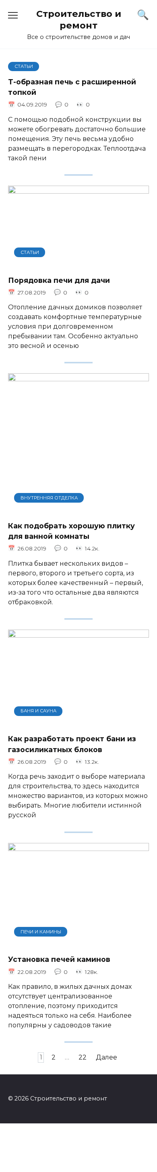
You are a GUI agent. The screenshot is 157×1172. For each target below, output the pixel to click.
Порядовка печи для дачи (59, 280)
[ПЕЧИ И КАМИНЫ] (78, 943)
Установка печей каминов (59, 959)
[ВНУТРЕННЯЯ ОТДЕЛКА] (78, 509)
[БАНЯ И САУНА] (78, 722)
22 (82, 1057)
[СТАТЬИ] (78, 263)
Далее (106, 1057)
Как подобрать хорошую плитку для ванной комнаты (71, 530)
